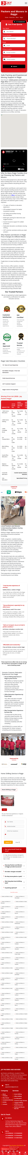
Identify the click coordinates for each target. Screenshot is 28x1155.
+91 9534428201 (18, 1135)
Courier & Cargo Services (20, 1100)
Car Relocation (18, 1098)
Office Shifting (18, 1096)
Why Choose (6, 1098)
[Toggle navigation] (26, 3)
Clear (17, 842)
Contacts (5, 1104)
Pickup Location (7, 49)
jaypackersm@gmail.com (11, 1087)
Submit (15, 66)
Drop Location (7, 56)
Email (4, 42)
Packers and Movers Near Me (19, 1107)
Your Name (6, 28)
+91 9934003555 (18, 1133)
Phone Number (7, 35)
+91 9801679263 (18, 1137)
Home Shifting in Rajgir (9, 789)
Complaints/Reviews (7, 1100)
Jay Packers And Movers (17, 1145)
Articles (4, 1102)
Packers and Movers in (7, 896)
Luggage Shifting (18, 1102)
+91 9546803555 (20, 22)
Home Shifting (18, 1094)
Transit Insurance (18, 1105)
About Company (5, 1094)
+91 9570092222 (9, 1133)
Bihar (13, 195)
